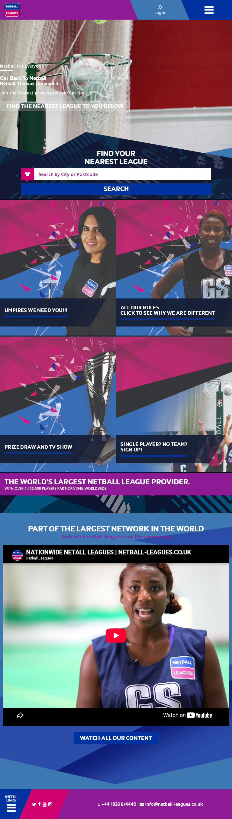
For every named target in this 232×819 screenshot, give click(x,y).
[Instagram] (50, 804)
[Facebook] (39, 803)
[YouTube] (45, 804)
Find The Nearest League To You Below (65, 106)
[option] (116, 87)
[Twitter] (34, 804)
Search (116, 189)
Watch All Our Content (116, 738)
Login (159, 12)
